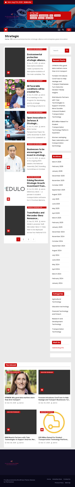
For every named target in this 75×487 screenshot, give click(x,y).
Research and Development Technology (35, 49)
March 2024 (56, 274)
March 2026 (56, 162)
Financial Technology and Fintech (35, 207)
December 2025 (58, 176)
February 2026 (57, 166)
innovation (33, 18)
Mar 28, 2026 (12, 443)
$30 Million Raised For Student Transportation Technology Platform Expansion (60, 127)
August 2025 (56, 194)
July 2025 (55, 199)
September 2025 (58, 190)
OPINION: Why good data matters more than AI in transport (59, 68)
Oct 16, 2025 (33, 189)
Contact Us (66, 479)
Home (7, 39)
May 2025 (55, 208)
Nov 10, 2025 (33, 127)
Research (41, 18)
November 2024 (58, 236)
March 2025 (56, 218)
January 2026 (57, 171)
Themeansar (10, 482)
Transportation (43, 15)
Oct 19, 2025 (33, 158)
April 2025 (56, 213)
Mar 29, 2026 (45, 403)
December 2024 (58, 232)
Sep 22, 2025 (34, 221)
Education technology (34, 177)
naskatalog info (58, 348)
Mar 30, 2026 (12, 403)
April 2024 (56, 269)
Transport (57, 15)
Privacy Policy (59, 483)
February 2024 (57, 278)
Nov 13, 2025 (33, 95)
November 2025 (58, 180)
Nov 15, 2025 (33, 63)
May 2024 (55, 264)
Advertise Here (57, 479)
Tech (51, 15)
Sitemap (67, 483)
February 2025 (57, 222)
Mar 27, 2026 (45, 443)
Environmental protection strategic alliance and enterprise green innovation (36, 60)
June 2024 (56, 260)
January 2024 (57, 283)
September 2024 (58, 246)
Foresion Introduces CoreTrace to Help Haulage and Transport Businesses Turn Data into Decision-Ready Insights (60, 84)
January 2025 (57, 227)
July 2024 (55, 255)
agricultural (49, 18)
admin (42, 63)
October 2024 (57, 241)
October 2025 (57, 185)
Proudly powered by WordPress (14, 480)
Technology (33, 15)
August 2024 (57, 250)
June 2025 (56, 204)
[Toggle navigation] (59, 29)
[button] (63, 30)
